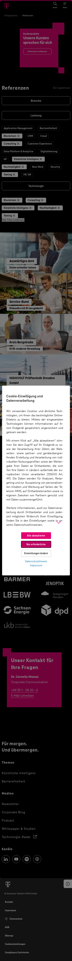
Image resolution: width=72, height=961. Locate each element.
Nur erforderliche (36, 544)
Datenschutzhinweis (36, 561)
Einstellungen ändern (36, 553)
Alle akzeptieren (36, 535)
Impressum (36, 565)
